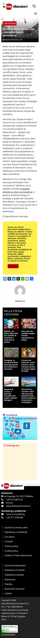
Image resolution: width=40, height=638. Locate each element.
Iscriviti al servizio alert (16, 527)
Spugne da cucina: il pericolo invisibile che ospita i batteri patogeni (10, 394)
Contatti (9, 541)
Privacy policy (11, 546)
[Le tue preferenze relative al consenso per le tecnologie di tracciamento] (4, 4)
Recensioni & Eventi (14, 588)
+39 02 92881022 (14, 499)
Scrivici (9, 502)
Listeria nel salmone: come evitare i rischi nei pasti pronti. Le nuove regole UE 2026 (28, 365)
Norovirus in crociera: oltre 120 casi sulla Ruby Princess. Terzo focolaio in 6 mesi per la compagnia (28, 395)
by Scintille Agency (8, 634)
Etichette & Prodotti (15, 570)
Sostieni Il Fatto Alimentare (18, 555)
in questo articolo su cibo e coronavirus (17, 190)
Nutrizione (10, 579)
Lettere (8, 593)
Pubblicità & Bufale (14, 574)
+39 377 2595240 (14, 517)
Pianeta (8, 584)
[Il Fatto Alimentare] (15, 6)
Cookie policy (11, 550)
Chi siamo (10, 536)
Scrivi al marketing (15, 514)
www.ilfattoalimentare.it (18, 505)
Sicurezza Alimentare (15, 565)
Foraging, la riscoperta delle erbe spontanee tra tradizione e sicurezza (11, 364)
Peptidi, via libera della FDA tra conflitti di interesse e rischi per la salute (11, 336)
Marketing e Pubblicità (16, 532)
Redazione (7, 40)
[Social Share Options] (6, 478)
